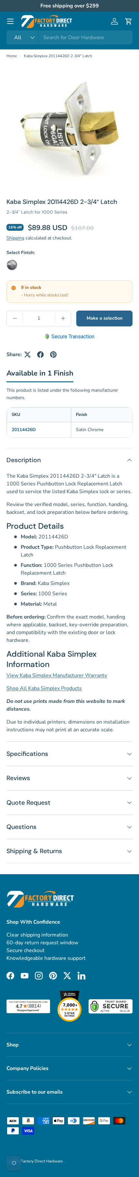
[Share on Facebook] (40, 354)
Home (11, 55)
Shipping (15, 238)
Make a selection (105, 318)
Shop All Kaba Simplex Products (44, 688)
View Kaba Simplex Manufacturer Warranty (56, 675)
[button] (129, 21)
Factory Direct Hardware (42, 1161)
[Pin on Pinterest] (53, 354)
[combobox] (69, 37)
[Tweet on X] (27, 354)
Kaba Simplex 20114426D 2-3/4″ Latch (58, 55)
